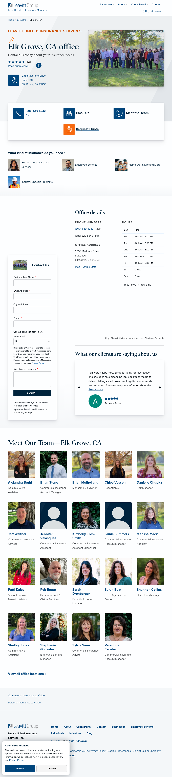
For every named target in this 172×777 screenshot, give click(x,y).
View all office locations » (27, 674)
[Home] (23, 726)
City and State (21, 304)
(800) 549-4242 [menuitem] (152, 11)
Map (77, 267)
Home (11, 20)
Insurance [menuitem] (106, 4)
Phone (17, 318)
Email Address (21, 290)
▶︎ (161, 387)
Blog (89, 733)
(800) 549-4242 (84, 228)
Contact (101, 726)
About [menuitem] (121, 4)
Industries (75, 733)
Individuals (57, 733)
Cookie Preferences (119, 751)
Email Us (56, 741)
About (67, 726)
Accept (20, 768)
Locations (21, 20)
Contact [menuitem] (156, 4)
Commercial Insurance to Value (26, 695)
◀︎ (80, 387)
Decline (52, 768)
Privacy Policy (16, 760)
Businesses (118, 726)
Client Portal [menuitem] (138, 4)
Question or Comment (25, 369)
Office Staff (89, 267)
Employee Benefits (142, 726)
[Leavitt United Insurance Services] (23, 5)
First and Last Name (24, 277)
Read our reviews (18, 66)
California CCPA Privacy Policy (87, 751)
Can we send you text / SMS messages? (28, 333)
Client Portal (83, 726)
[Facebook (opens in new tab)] (40, 65)
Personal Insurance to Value (24, 702)
